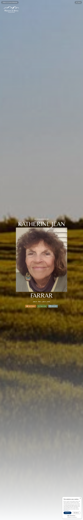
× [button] (80, 498)
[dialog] (72, 508)
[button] (72, 515)
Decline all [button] (76, 512)
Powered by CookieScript (72, 517)
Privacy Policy (66, 510)
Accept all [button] (67, 512)
